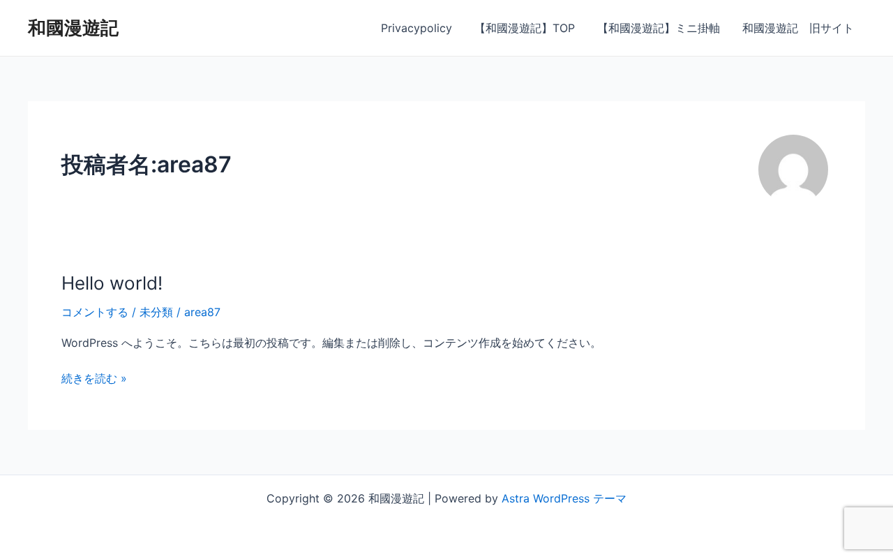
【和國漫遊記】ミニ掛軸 (658, 28)
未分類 (156, 312)
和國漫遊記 (73, 27)
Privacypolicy (416, 28)
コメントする (94, 312)
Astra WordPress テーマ (564, 498)
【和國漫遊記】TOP (524, 28)
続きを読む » (94, 377)
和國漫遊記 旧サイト (798, 28)
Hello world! (112, 283)
